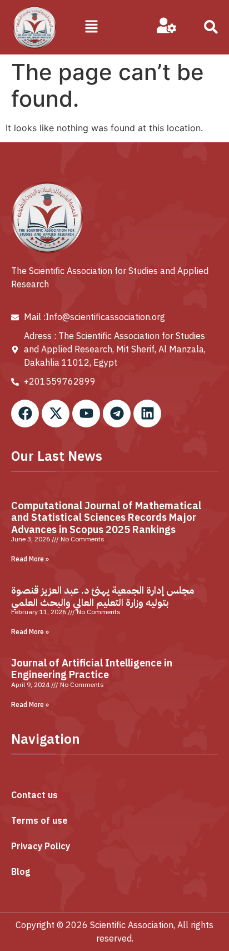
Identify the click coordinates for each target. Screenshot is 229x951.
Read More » (30, 559)
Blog (20, 872)
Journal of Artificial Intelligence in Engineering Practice (91, 669)
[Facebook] (25, 413)
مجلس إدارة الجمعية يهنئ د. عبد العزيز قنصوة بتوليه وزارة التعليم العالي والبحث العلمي (102, 596)
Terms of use (39, 821)
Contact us (34, 795)
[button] (92, 27)
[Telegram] (117, 413)
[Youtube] (86, 413)
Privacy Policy (40, 846)
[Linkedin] (147, 413)
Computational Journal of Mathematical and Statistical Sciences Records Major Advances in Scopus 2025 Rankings (106, 517)
